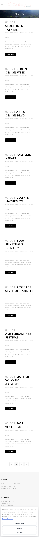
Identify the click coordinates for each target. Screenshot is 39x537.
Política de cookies (7, 519)
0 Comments (23, 33)
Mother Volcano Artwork (17, 380)
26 (31, 118)
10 (31, 430)
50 (31, 204)
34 (31, 75)
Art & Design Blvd (15, 113)
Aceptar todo (19, 523)
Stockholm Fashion (14, 27)
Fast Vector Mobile (17, 425)
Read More (10, 54)
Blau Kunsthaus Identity (14, 244)
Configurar (19, 532)
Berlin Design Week (16, 70)
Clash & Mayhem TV (17, 199)
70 (31, 161)
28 (31, 32)
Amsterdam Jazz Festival (18, 335)
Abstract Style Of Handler (19, 289)
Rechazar (19, 528)
